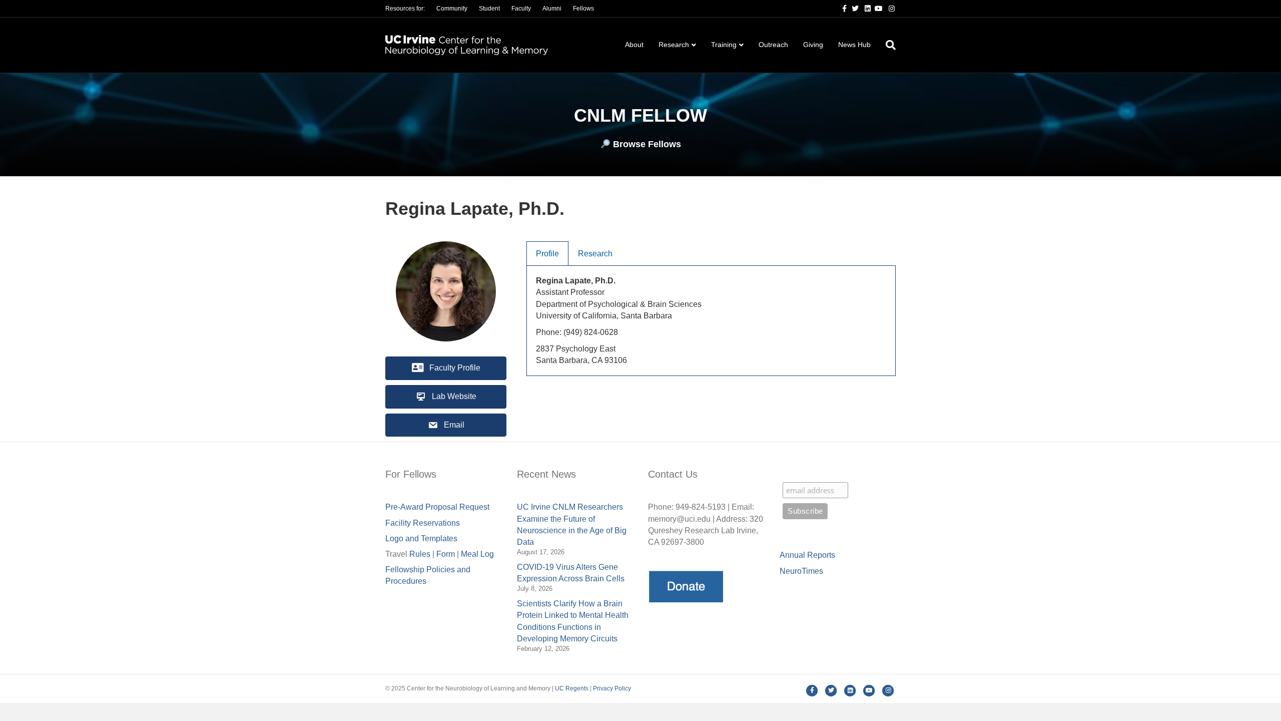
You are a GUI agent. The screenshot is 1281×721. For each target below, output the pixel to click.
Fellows (583, 8)
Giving (813, 45)
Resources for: (405, 8)
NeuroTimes (801, 571)
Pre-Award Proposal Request (437, 507)
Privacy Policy (612, 688)
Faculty (521, 8)
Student (489, 8)
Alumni (551, 8)
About (634, 45)
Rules (419, 554)
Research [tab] (595, 253)
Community (451, 8)
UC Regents (571, 688)
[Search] (887, 45)
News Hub (854, 45)
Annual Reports (807, 555)
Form (445, 554)
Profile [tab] (547, 253)
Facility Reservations (422, 523)
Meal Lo (477, 554)
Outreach (773, 45)
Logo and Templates (421, 538)
